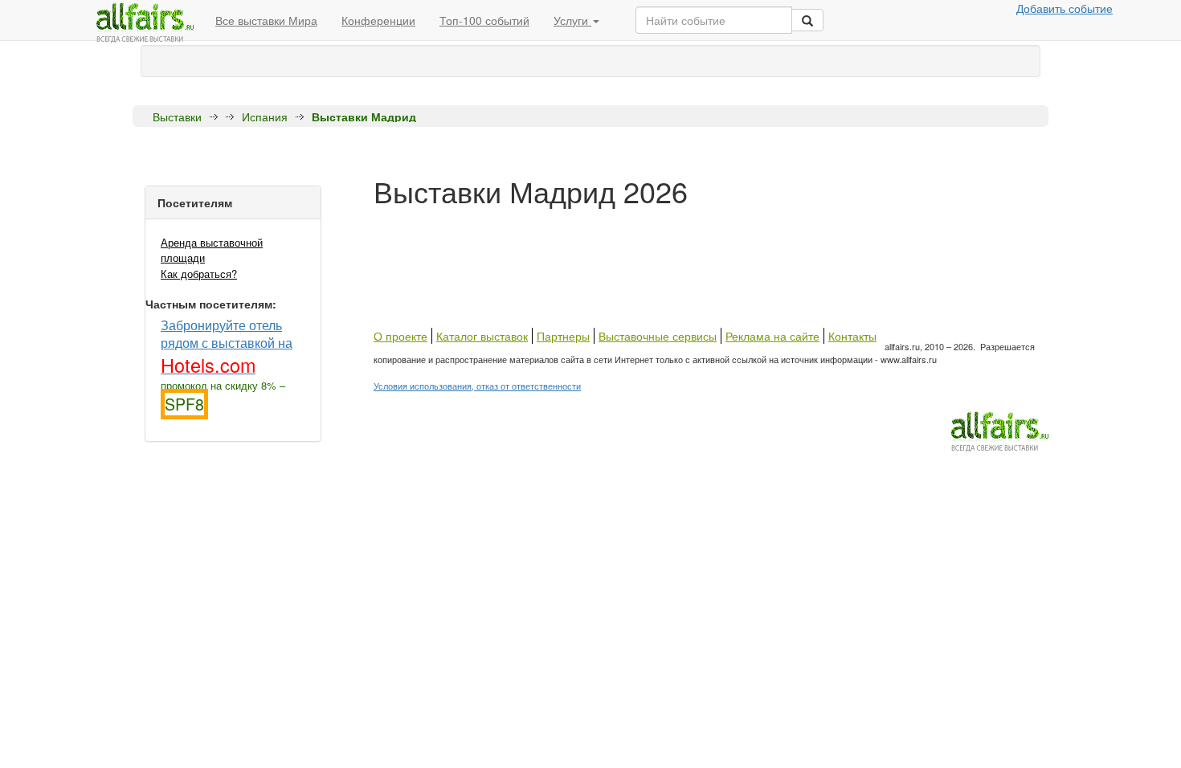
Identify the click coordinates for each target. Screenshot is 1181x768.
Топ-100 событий (484, 20)
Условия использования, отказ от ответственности (477, 385)
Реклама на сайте (772, 336)
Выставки (177, 116)
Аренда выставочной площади (212, 250)
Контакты (852, 336)
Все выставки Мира (266, 20)
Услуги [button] (572, 20)
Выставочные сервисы (658, 336)
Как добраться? (199, 273)
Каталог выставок (482, 336)
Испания (265, 116)
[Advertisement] (666, 243)
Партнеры (563, 336)
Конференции (378, 20)
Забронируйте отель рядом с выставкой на (226, 346)
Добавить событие (1064, 8)
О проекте (400, 336)
